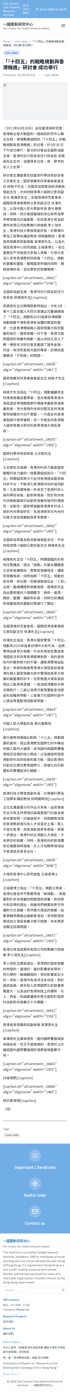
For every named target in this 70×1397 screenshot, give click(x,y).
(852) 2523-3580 (26, 9)
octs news (21, 41)
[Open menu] (63, 25)
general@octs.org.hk (53, 9)
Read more (12, 1374)
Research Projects (15, 1316)
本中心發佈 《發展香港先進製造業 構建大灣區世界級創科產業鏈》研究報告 (34, 1349)
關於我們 (8, 1333)
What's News (11, 1342)
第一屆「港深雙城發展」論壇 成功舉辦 (26, 1357)
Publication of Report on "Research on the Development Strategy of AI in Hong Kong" (30, 1365)
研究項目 (8, 1321)
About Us (9, 1328)
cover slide (12, 1135)
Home (7, 41)
